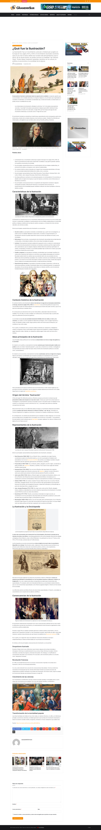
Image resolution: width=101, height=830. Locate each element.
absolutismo (37, 304)
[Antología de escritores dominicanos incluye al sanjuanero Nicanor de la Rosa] (19, 761)
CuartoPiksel (41, 827)
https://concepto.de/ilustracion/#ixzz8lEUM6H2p (28, 723)
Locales (18, 14)
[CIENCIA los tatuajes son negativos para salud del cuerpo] (36, 761)
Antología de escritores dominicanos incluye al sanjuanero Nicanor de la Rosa (19, 769)
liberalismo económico (30, 391)
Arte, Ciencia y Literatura (21, 42)
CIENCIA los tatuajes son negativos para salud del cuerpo (35, 769)
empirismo (27, 465)
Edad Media (35, 419)
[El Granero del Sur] (22, 7)
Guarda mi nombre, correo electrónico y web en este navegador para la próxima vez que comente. (35, 814)
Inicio (12, 14)
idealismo (42, 471)
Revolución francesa (51, 634)
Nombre (14, 804)
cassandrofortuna (18, 63)
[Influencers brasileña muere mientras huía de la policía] (84, 84)
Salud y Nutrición (61, 14)
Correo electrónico (16, 809)
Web (39, 809)
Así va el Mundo (44, 14)
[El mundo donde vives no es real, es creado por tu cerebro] (53, 761)
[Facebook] (88, 827)
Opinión (69, 14)
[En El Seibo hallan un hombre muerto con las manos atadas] (84, 69)
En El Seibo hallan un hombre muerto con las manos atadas (83, 75)
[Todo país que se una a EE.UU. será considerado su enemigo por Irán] (72, 101)
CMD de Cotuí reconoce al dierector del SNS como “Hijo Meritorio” (71, 91)
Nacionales (25, 14)
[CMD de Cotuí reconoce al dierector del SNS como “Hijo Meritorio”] (72, 84)
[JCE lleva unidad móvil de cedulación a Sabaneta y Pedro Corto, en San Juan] (72, 69)
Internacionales (34, 14)
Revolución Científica (32, 459)
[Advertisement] (50, 28)
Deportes (52, 14)
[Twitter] (90, 827)
